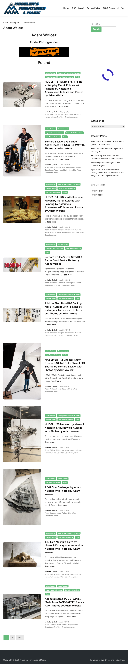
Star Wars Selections (65, 77)
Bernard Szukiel (63, 129)
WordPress (105, 660)
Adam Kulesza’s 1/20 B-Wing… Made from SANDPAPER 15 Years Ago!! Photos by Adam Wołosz (64, 602)
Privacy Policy (93, 8)
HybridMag (119, 660)
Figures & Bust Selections (54, 133)
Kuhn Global (52, 112)
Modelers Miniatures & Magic (33, 660)
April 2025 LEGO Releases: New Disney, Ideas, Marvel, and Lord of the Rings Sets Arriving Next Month (107, 172)
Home (66, 8)
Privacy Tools (96, 195)
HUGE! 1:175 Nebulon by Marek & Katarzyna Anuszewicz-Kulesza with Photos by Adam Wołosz (64, 428)
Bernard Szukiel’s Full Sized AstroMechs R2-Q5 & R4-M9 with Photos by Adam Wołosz (65, 145)
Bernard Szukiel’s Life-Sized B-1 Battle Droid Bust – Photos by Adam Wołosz (63, 260)
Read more (63, 106)
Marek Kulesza (51, 77)
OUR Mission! (78, 8)
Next (20, 637)
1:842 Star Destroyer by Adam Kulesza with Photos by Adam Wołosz (63, 491)
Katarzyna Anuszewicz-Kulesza (69, 73)
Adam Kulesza (50, 479)
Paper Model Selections (74, 133)
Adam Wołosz (50, 73)
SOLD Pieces (109, 8)
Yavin (78, 77)
